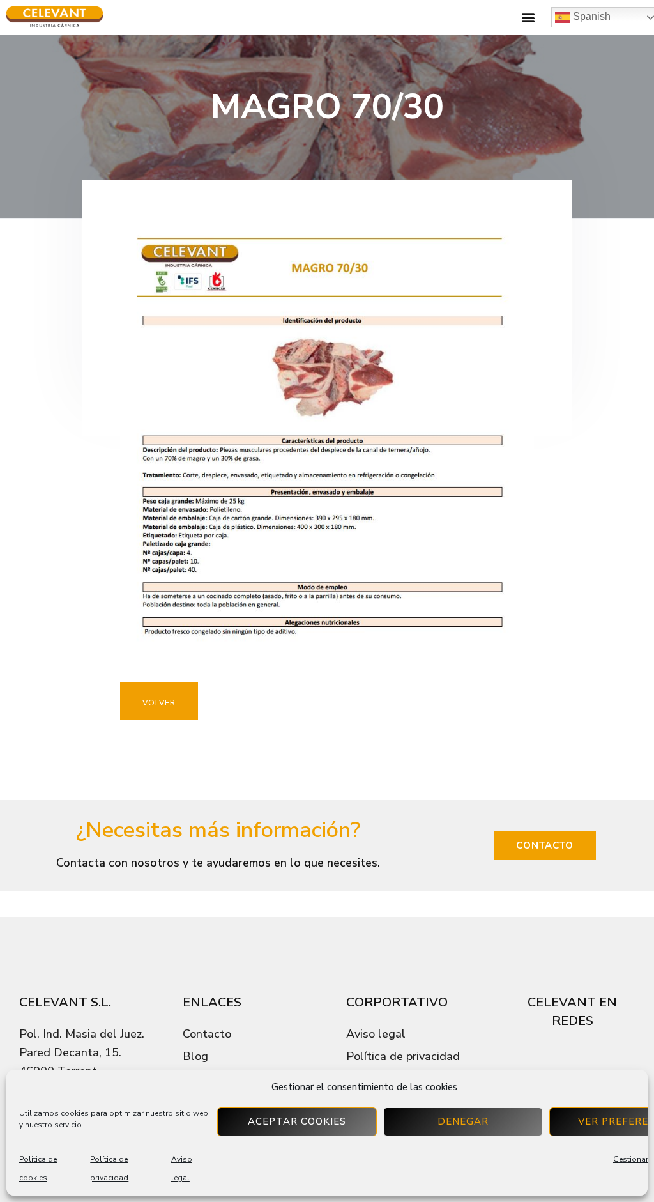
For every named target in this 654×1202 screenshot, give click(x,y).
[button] (527, 17)
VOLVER (159, 703)
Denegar (463, 1121)
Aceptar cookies (297, 1121)
